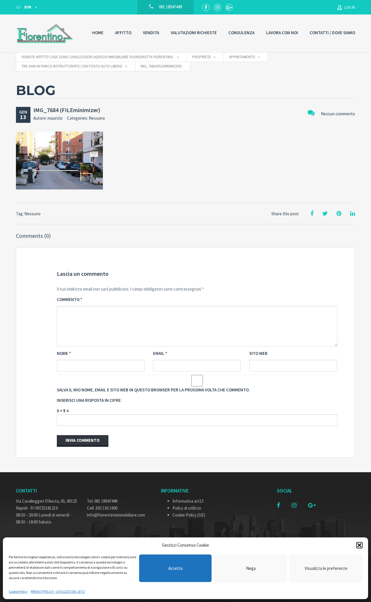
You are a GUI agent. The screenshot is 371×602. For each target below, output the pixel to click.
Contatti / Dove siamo (332, 32)
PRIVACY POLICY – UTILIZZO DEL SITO (58, 591)
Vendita (151, 32)
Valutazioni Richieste (194, 32)
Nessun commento (338, 113)
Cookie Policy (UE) (188, 515)
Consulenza (241, 32)
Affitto (123, 32)
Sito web (258, 353)
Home (97, 32)
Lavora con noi (282, 32)
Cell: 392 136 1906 (102, 508)
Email (160, 353)
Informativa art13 (187, 501)
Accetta (175, 568)
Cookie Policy (18, 591)
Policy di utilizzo (186, 508)
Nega (251, 568)
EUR (27, 7)
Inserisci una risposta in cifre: (89, 400)
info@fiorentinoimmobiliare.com (116, 515)
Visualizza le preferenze (326, 568)
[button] (359, 545)
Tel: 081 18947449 (102, 501)
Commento (69, 299)
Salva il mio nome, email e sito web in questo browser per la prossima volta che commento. (153, 390)
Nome (64, 353)
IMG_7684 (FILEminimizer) (66, 110)
